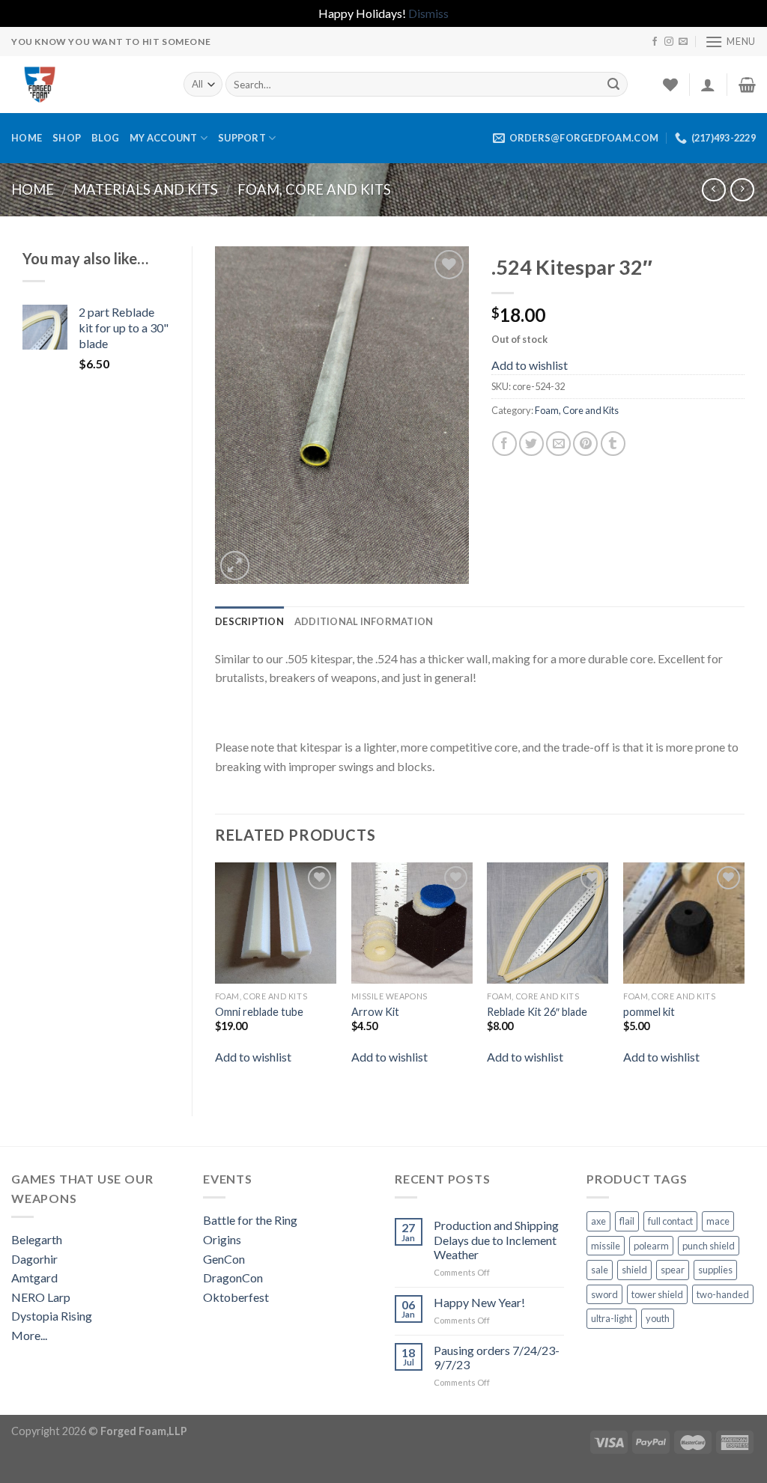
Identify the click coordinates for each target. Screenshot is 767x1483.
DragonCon (233, 1277)
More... (29, 1335)
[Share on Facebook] (504, 443)
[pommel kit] (684, 923)
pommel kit (649, 1011)
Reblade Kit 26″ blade (537, 1011)
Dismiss (428, 13)
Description (249, 621)
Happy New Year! (479, 1302)
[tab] (249, 621)
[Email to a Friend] (558, 443)
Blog (105, 138)
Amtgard (34, 1277)
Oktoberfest (236, 1297)
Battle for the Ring (250, 1220)
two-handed (723, 1294)
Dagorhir (34, 1259)
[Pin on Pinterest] (585, 443)
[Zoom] (234, 565)
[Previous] (215, 976)
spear (673, 1270)
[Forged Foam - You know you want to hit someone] (86, 84)
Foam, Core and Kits (314, 189)
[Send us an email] (683, 42)
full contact (670, 1221)
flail (626, 1221)
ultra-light (611, 1318)
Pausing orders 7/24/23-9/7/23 (497, 1357)
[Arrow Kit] (412, 923)
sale (599, 1270)
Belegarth (36, 1239)
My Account (164, 138)
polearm (651, 1246)
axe (598, 1221)
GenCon (224, 1259)
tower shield (657, 1294)
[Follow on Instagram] (668, 42)
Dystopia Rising (51, 1316)
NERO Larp (40, 1297)
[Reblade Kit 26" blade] (547, 923)
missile (605, 1246)
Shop (66, 138)
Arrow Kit (375, 1011)
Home (26, 138)
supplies (715, 1270)
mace (718, 1221)
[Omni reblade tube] (275, 923)
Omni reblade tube (259, 1011)
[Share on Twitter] (531, 443)
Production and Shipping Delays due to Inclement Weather (496, 1239)
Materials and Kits (145, 189)
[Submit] (613, 84)
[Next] (744, 976)
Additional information (364, 621)
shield (634, 1270)
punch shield (708, 1246)
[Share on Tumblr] (613, 443)
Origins (222, 1239)
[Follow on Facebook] (654, 42)
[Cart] (747, 84)
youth (658, 1318)
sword (604, 1294)
